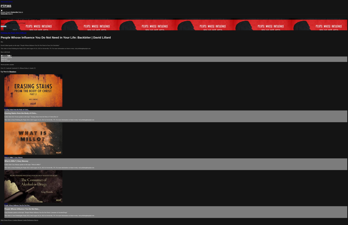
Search (8, 12)
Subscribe (3, 26)
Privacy (10, 220)
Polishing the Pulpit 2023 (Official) (13, 33)
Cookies (15, 220)
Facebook (4, 55)
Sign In (10, 14)
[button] (1, 10)
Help (2, 220)
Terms (6, 220)
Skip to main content (7, 1)
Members (12, 72)
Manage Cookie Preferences (26, 220)
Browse (3, 12)
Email (10, 55)
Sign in (20, 12)
